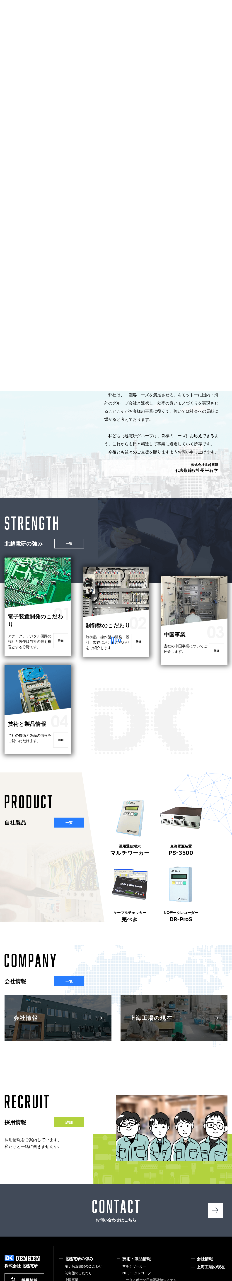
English (149, 6)
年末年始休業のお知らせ (31, 196)
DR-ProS (181, 932)
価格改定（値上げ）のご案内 (143, 234)
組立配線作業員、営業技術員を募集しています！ (199, 237)
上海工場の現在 (151, 1033)
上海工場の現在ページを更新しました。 (143, 196)
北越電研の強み (110, 17)
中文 (166, 6)
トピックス (82, 17)
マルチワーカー (130, 866)
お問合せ (220, 17)
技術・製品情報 (142, 17)
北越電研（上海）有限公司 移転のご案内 (31, 234)
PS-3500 (181, 866)
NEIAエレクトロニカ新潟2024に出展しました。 (86, 237)
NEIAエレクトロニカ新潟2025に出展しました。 (86, 199)
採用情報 (197, 17)
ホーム (57, 17)
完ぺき (130, 932)
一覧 (66, 167)
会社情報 (169, 17)
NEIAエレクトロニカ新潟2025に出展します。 (198, 199)
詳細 (60, 656)
